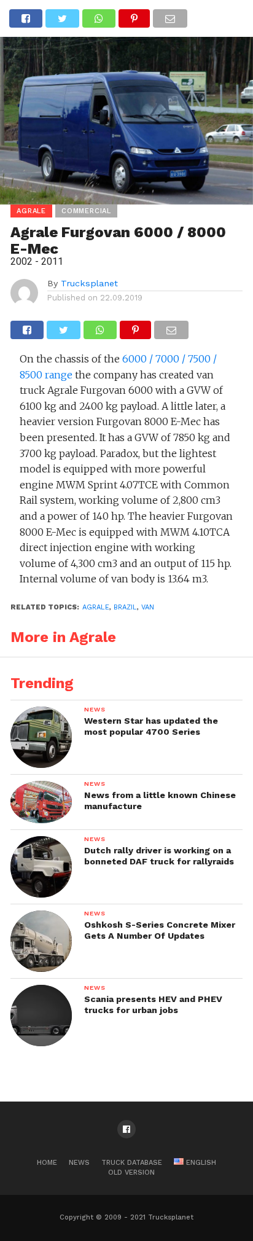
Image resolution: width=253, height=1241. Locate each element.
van (147, 607)
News (79, 1163)
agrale (95, 607)
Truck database (131, 1163)
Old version (131, 1172)
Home (47, 1163)
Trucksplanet (89, 283)
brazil (125, 607)
